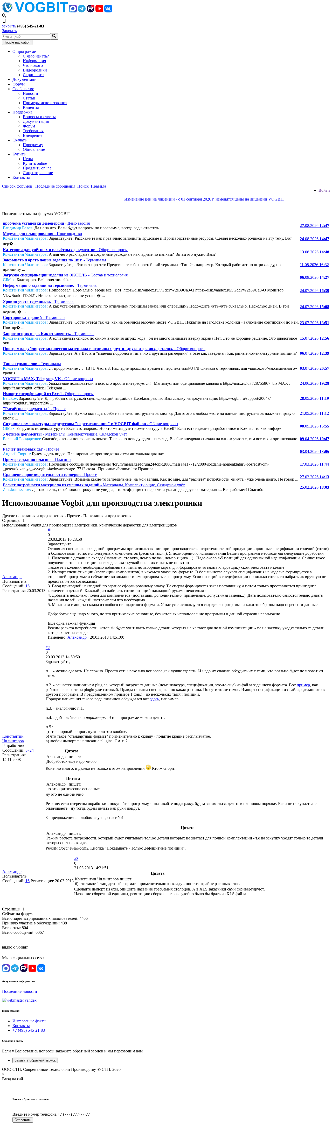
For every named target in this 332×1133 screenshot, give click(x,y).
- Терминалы (54, 260)
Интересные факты (29, 1021)
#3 (76, 858)
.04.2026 (314, 439)
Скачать (19, 140)
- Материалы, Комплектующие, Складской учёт (65, 434)
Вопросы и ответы (39, 117)
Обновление (34, 149)
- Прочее (34, 409)
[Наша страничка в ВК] (108, 11)
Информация (34, 61)
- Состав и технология (65, 275)
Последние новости (19, 991)
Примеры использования (45, 103)
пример (303, 685)
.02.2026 (314, 477)
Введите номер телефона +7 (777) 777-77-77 (51, 1114)
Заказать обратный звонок (35, 1060)
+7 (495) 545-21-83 (28, 1030)
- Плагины (37, 459)
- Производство (42, 233)
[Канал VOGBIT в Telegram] (82, 11)
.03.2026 (314, 464)
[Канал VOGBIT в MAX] (73, 11)
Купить (18, 154)
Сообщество (23, 89)
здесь (154, 699)
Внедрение (32, 135)
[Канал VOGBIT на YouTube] (99, 11)
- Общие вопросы (65, 249)
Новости (30, 93)
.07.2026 (314, 290)
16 (27, 586)
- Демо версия (46, 223)
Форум (18, 84)
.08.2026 (314, 225)
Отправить (23, 1120)
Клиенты (31, 107)
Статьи (29, 98)
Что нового (33, 65)
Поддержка (22, 112)
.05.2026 (314, 398)
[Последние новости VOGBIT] (166, 205)
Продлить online (37, 168)
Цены (28, 158)
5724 (29, 750)
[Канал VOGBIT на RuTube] (90, 11)
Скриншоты (33, 75)
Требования (33, 131)
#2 (48, 647)
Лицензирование (38, 172)
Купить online (35, 163)
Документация (25, 79)
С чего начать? (36, 56)
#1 (50, 530)
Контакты (21, 177)
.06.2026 (314, 383)
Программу (33, 144)
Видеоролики (35, 70)
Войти (324, 190)
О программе (24, 51)
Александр (12, 576)
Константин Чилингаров (13, 738)
